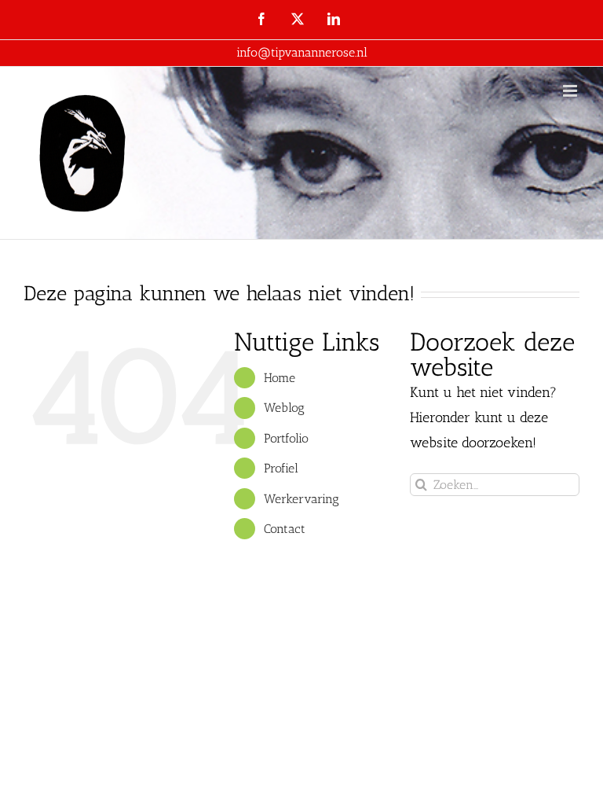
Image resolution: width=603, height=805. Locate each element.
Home (279, 377)
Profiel (281, 468)
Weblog (284, 407)
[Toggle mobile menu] (571, 91)
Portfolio (286, 438)
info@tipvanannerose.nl (301, 52)
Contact (284, 528)
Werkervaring (301, 498)
